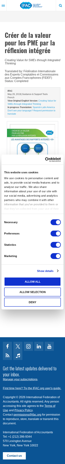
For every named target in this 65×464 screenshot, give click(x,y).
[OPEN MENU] (3, 5)
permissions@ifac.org (27, 414)
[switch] (56, 233)
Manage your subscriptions (20, 379)
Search (60, 5)
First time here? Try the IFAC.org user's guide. (32, 388)
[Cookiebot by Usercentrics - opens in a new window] (46, 159)
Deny (32, 302)
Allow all (32, 281)
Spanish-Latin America (44, 107)
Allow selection (33, 291)
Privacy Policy (23, 410)
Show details (45, 270)
